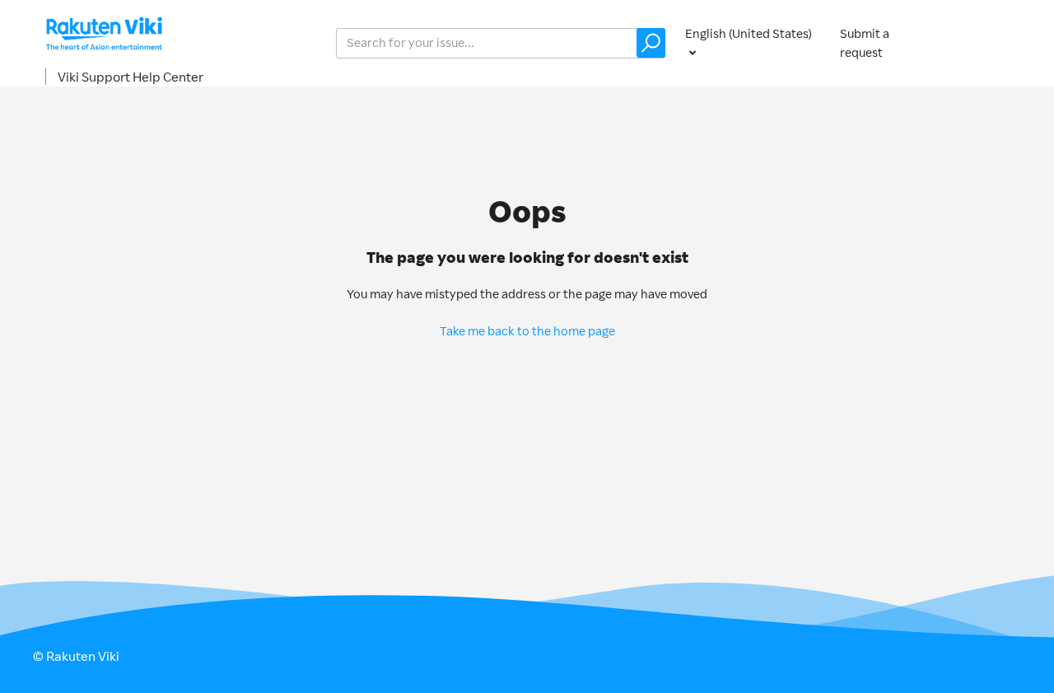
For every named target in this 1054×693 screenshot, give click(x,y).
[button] (651, 43)
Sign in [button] (986, 42)
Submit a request (864, 43)
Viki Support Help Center (130, 76)
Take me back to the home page (527, 331)
